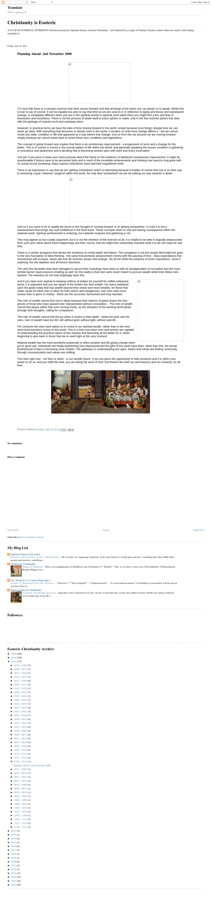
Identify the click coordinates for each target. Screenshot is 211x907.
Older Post (198, 529)
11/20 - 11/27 (21, 826)
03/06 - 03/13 (21, 684)
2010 (14, 657)
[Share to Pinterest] (72, 429)
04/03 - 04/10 (21, 699)
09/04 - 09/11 (21, 788)
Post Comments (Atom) (32, 537)
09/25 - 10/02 (21, 796)
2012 (14, 830)
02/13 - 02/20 (21, 673)
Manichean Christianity (23, 564)
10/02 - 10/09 (21, 800)
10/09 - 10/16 (21, 803)
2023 (14, 873)
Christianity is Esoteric (31, 22)
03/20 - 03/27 (21, 692)
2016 (14, 846)
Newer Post (13, 529)
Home (106, 529)
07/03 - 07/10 (21, 749)
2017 (14, 850)
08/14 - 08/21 (21, 776)
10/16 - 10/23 (21, 807)
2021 (14, 865)
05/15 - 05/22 (21, 723)
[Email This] (61, 429)
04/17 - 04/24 (21, 707)
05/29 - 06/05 (21, 730)
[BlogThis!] (63, 429)
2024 (14, 877)
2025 (14, 880)
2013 (14, 834)
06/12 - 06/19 (21, 738)
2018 (14, 853)
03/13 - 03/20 (21, 688)
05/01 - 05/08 (21, 715)
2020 (14, 861)
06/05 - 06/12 (21, 734)
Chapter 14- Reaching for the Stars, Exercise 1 (33, 582)
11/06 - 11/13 (21, 819)
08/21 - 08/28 (21, 780)
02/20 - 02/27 (21, 676)
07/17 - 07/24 (21, 757)
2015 (14, 842)
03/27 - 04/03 (21, 696)
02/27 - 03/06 (21, 680)
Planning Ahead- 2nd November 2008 (32, 765)
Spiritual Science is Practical (25, 554)
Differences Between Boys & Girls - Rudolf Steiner (35, 556)
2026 (14, 884)
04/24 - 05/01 (21, 711)
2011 (14, 661)
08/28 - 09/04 (21, 784)
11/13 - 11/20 (21, 823)
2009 (14, 653)
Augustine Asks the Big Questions (39, 592)
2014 (14, 838)
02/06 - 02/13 (21, 669)
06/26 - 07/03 (21, 746)
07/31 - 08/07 (21, 769)
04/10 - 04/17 (21, 703)
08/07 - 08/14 (21, 773)
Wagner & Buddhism (33, 566)
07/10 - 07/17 (21, 753)
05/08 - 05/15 (21, 719)
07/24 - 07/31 (21, 761)
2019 (14, 857)
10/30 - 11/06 (21, 815)
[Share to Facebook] (69, 429)
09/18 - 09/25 (21, 792)
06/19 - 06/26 (21, 742)
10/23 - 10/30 (21, 811)
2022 (14, 869)
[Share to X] (66, 429)
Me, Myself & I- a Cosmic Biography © (31, 580)
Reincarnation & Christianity (26, 590)
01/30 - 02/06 (21, 665)
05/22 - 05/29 (21, 726)
